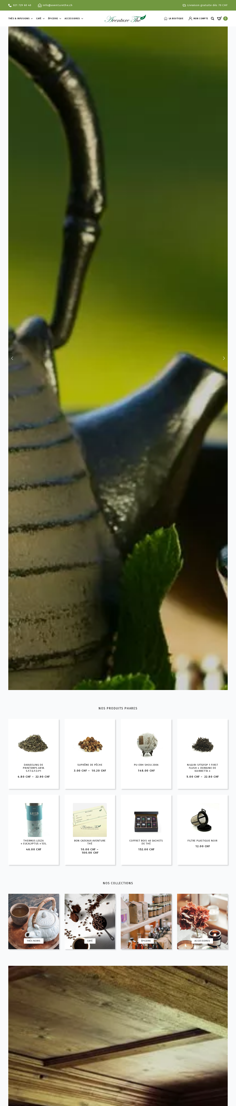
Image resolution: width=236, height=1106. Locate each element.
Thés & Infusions (19, 18)
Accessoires (72, 18)
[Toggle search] (212, 18)
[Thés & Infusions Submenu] (33, 18)
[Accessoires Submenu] (83, 18)
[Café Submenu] (44, 18)
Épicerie (53, 18)
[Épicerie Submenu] (61, 18)
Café (38, 18)
